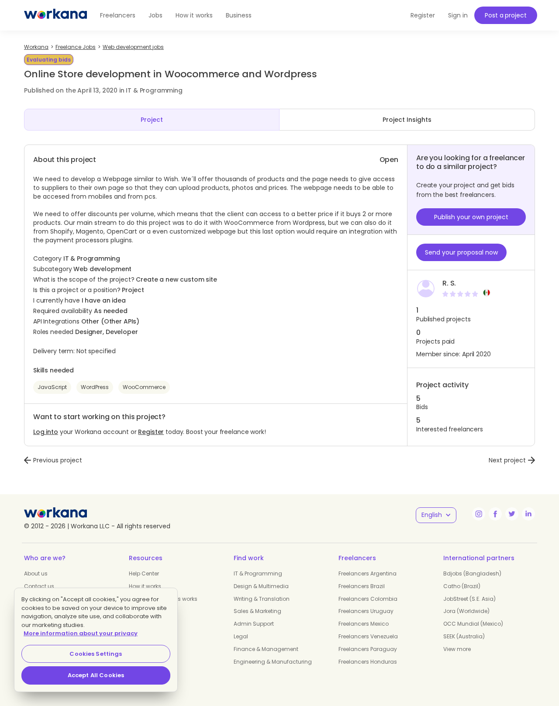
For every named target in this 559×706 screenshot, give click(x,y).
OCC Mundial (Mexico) (473, 623)
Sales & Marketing (257, 611)
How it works (194, 15)
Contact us (39, 586)
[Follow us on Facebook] (495, 513)
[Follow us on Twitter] (511, 513)
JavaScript (52, 387)
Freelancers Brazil (361, 586)
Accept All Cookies (96, 675)
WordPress (95, 387)
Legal (241, 636)
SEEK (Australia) (464, 636)
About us (36, 573)
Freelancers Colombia (367, 599)
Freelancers (117, 15)
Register (151, 431)
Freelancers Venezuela (368, 636)
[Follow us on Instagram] (478, 513)
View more (457, 649)
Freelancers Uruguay (365, 611)
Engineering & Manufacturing (273, 661)
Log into (45, 431)
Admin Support (254, 623)
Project (152, 119)
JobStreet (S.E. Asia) (469, 599)
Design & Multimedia (261, 586)
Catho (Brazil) (461, 586)
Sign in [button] (458, 15)
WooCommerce (144, 387)
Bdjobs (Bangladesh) (472, 573)
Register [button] (423, 15)
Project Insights (407, 119)
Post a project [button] (505, 15)
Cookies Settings (95, 654)
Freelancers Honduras (367, 661)
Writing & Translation (262, 599)
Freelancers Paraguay (367, 649)
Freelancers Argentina (367, 573)
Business (239, 15)
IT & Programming (258, 573)
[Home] (55, 15)
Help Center (144, 573)
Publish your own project (471, 217)
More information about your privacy (81, 633)
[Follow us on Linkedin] (528, 513)
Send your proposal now (461, 252)
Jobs (155, 15)
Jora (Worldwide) (466, 611)
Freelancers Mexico (363, 623)
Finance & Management (266, 649)
